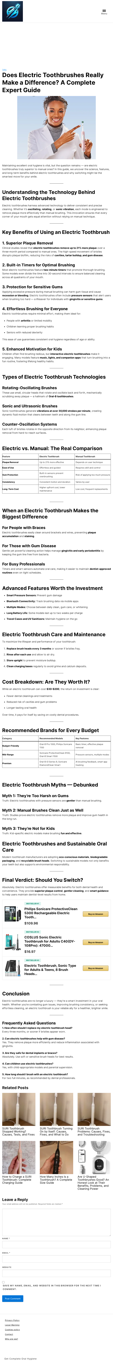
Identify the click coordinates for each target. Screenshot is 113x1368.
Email (6, 1253)
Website (6, 1267)
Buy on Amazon (95, 914)
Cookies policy (12, 1329)
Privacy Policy (12, 1320)
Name (6, 1238)
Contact (9, 1334)
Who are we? (11, 1339)
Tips (4, 70)
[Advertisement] (56, 43)
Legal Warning (12, 1325)
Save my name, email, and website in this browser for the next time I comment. (52, 1287)
